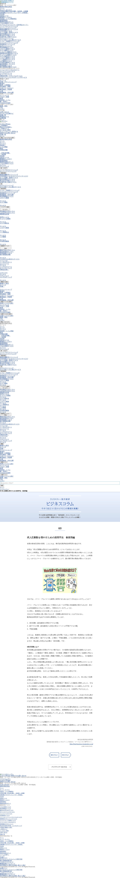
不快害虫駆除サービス (7, 62)
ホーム (2, 487)
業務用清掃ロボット (7, 22)
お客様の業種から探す (6, 827)
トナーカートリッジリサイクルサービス (11, 817)
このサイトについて (7, 862)
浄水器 (2, 14)
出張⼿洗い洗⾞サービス (8, 182)
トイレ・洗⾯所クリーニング (10, 190)
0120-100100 (4, 785)
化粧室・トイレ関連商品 (8, 19)
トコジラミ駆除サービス (8, 52)
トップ (2, 856)
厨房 (1, 98)
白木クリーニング (6, 46)
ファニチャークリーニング (9, 43)
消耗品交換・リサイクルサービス (11, 76)
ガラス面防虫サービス (7, 56)
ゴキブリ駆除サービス (7, 49)
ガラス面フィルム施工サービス (10, 40)
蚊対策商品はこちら (7, 251)
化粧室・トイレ (5, 100)
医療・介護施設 (5, 85)
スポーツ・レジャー (7, 88)
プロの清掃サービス (7, 163)
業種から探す (4, 282)
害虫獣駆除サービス (7, 196)
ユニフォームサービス (7, 71)
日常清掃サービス (6, 31)
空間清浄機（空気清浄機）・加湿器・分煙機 (12, 793)
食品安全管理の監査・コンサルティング (11, 825)
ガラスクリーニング (7, 38)
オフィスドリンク (6, 74)
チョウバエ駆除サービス (8, 55)
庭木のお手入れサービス (6, 810)
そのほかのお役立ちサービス (10, 259)
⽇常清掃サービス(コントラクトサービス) (14, 176)
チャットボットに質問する (9, 131)
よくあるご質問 (5, 130)
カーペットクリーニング (8, 28)
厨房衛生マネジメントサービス (8, 819)
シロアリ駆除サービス (7, 58)
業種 (2, 444)
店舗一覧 (3, 134)
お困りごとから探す (6, 314)
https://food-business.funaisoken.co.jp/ (81, 744)
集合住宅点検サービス (7, 35)
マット (2, 8)
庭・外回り (4, 101)
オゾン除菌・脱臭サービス (9, 32)
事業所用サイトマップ (7, 863)
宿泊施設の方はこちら (7, 211)
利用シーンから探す (6, 301)
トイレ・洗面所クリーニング (10, 41)
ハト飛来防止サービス (7, 59)
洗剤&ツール (4, 16)
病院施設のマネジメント (6, 824)
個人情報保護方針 (6, 860)
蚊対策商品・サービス (7, 64)
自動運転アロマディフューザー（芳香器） (14, 13)
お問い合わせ (4, 112)
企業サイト (4, 857)
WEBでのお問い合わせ (7, 133)
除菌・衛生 (4, 106)
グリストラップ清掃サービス (8, 820)
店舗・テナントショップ (8, 82)
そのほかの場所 (5, 103)
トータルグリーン (6, 73)
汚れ (1, 107)
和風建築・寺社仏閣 (7, 92)
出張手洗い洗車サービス (8, 37)
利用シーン (4, 462)
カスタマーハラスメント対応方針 (11, 859)
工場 (1, 91)
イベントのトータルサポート (10, 70)
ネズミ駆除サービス (7, 50)
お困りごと (4, 474)
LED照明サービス (5, 815)
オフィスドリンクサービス (7, 812)
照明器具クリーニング (7, 44)
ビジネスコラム (4, 489)
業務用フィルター (6, 17)
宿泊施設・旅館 (5, 86)
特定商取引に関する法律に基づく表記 (13, 865)
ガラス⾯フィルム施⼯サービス (10, 187)
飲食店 (2, 83)
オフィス (3, 80)
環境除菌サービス (6, 65)
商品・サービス (5, 322)
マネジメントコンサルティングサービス (13, 77)
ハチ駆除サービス (6, 61)
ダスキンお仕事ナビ (7, 113)
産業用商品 (4, 20)
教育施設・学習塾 (6, 89)
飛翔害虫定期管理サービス (9, 53)
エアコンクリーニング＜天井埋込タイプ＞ (14, 25)
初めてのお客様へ (6, 127)
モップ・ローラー (6, 10)
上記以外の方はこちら (7, 212)
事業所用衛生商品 (6, 139)
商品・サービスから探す (7, 137)
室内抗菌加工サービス (7, 34)
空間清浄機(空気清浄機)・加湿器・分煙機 (14, 11)
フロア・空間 (4, 97)
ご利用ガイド (4, 128)
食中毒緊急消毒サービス (8, 67)
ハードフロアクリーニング (9, 26)
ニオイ (2, 109)
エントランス (4, 95)
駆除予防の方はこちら (7, 250)
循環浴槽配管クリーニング (9, 29)
